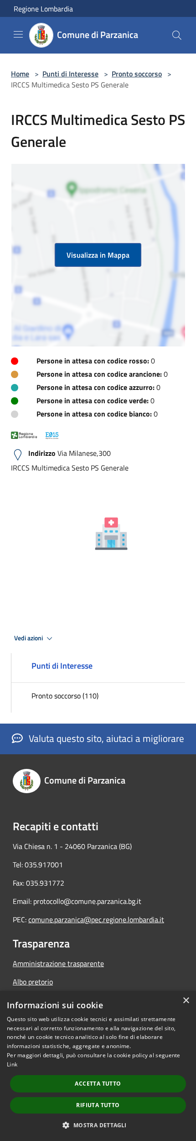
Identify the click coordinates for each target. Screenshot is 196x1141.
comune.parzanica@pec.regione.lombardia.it (96, 919)
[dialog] (98, 1066)
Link (12, 1064)
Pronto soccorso (137, 73)
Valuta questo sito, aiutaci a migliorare (105, 738)
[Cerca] (176, 35)
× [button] (185, 1000)
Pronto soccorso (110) (64, 695)
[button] (97, 1124)
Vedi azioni (29, 638)
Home (20, 73)
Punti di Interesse (70, 73)
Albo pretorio (33, 981)
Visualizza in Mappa (98, 254)
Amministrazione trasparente (58, 963)
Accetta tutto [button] (98, 1083)
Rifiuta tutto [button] (97, 1105)
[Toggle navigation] (18, 34)
